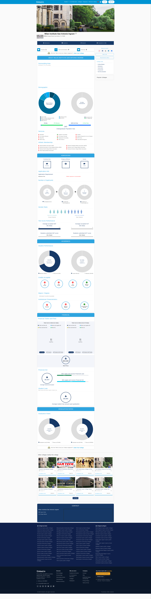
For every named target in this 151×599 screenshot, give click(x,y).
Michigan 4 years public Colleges (64, 530)
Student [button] (66, 1)
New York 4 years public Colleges (64, 547)
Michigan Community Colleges (64, 533)
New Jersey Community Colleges (64, 545)
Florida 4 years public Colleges (44, 533)
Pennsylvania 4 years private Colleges (85, 533)
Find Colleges (59, 573)
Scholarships (59, 575)
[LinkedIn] (40, 586)
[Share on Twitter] (106, 51)
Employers (85, 1)
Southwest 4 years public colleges (104, 561)
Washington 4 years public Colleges (84, 555)
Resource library (93, 1)
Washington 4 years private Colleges (84, 557)
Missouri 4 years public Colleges (64, 535)
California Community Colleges (44, 532)
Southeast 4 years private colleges (104, 537)
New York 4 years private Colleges (65, 549)
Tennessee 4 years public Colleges (84, 537)
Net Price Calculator (102, 71)
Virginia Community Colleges (83, 553)
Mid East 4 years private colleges (103, 533)
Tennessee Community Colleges (83, 541)
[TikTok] (51, 586)
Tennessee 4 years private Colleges (84, 539)
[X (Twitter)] (46, 586)
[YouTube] (48, 586)
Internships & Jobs (60, 577)
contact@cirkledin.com (43, 583)
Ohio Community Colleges (82, 530)
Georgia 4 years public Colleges (44, 539)
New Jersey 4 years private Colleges (65, 543)
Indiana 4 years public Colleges (44, 545)
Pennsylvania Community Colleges (84, 535)
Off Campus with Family (58, 352)
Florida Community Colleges (43, 537)
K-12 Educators (73, 1)
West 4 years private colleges (102, 559)
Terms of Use (86, 582)
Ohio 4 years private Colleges (83, 528)
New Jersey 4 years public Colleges (65, 541)
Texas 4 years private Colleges (83, 545)
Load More (75, 498)
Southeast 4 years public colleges (103, 535)
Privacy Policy (86, 580)
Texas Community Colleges (82, 547)
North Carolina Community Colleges (65, 558)
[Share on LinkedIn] (108, 51)
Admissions (100, 66)
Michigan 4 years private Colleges (65, 532)
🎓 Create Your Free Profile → (103, 573)
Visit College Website (42, 514)
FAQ (84, 575)
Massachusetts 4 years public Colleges (46, 557)
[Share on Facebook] (102, 51)
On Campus (42, 352)
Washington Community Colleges (84, 559)
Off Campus (48, 352)
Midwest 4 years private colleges (103, 548)
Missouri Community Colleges (64, 539)
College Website (101, 64)
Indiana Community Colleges (44, 549)
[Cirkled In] (40, 2)
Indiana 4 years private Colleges (44, 547)
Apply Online (100, 67)
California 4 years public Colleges (45, 528)
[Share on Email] (111, 51)
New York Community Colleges (64, 551)
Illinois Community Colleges (43, 555)
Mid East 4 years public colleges (103, 532)
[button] (101, 2)
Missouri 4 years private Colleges (64, 537)
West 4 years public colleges (102, 557)
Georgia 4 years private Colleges (45, 541)
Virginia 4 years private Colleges (83, 551)
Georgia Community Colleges (44, 543)
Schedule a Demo (100, 576)
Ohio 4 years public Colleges (63, 560)
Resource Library (60, 581)
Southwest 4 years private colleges (104, 563)
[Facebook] (38, 586)
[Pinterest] (53, 586)
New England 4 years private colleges (104, 530)
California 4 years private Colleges (45, 530)
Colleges (80, 1)
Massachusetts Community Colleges (65, 528)
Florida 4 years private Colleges (44, 535)
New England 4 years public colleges (104, 528)
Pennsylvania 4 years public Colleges (84, 532)
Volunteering (59, 579)
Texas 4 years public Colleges (83, 543)
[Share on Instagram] (99, 51)
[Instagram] (43, 586)
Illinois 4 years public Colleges (44, 551)
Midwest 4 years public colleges (103, 546)
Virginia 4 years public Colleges (83, 549)
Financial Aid (100, 69)
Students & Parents (74, 573)
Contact (84, 573)
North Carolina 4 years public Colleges (66, 553)
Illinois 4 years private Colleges (44, 553)
